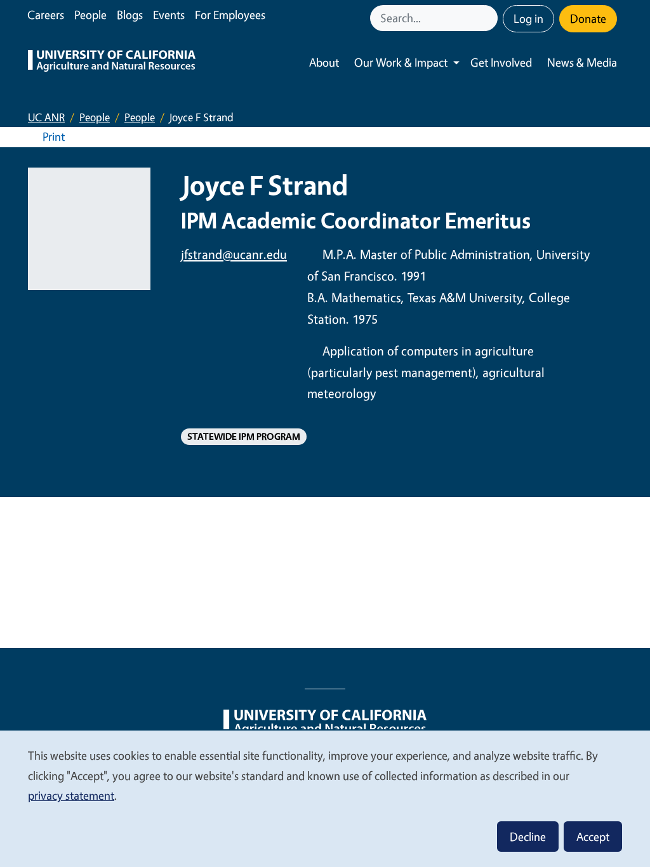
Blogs (130, 14)
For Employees (230, 14)
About (324, 62)
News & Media (582, 62)
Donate (588, 18)
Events (169, 14)
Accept (592, 836)
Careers (45, 14)
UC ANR (46, 117)
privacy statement (71, 795)
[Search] (489, 18)
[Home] (112, 62)
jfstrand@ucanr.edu (234, 254)
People (90, 14)
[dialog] (325, 798)
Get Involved (501, 62)
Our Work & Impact (401, 62)
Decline (528, 836)
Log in (528, 18)
